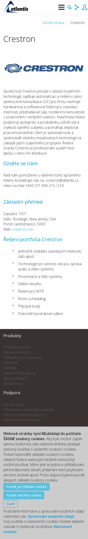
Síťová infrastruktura (19, 373)
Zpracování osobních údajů (51, 516)
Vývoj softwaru (15, 378)
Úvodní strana (53, 22)
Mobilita (9, 367)
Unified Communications (22, 357)
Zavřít (10, 504)
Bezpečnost (13, 383)
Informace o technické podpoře (28, 409)
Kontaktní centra (16, 347)
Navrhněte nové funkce (22, 419)
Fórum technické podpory (23, 414)
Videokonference (17, 352)
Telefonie (10, 362)
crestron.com (23, 229)
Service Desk (13, 404)
